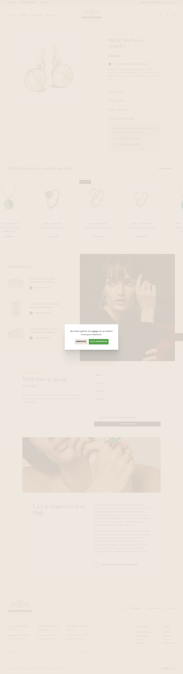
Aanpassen (81, 342)
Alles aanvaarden (98, 342)
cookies (95, 331)
